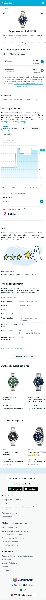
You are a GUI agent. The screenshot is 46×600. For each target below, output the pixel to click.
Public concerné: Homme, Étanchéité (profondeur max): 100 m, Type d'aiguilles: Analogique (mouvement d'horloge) (23, 37)
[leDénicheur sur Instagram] (25, 589)
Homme (22, 314)
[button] (5, 13)
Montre (6, 8)
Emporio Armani (25, 306)
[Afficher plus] (3, 62)
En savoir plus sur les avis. (11, 239)
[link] (13, 391)
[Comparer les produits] (42, 13)
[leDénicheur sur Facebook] (20, 589)
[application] (23, 166)
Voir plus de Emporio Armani (11, 349)
